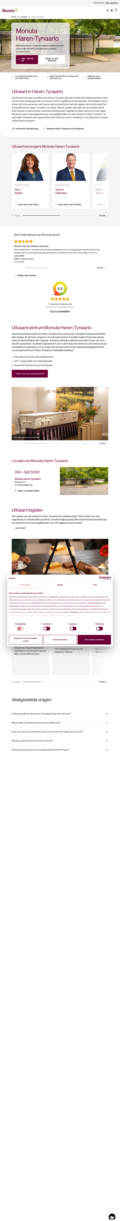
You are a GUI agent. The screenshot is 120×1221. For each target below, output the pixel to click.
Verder (102, 215)
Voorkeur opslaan (60, 640)
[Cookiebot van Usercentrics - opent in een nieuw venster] (100, 578)
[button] (60, 713)
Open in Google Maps (28, 491)
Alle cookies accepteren (94, 640)
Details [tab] (60, 585)
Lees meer (20, 528)
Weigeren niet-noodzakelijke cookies (25, 639)
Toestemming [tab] (24, 585)
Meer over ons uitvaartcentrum (30, 374)
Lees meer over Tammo (69, 204)
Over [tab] (95, 585)
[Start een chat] (112, 1217)
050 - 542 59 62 (112, 3)
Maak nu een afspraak (52, 59)
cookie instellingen (71, 612)
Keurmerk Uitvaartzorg (26, 128)
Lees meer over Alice (27, 204)
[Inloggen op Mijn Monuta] (112, 10)
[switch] (46, 628)
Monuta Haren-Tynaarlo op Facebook (65, 128)
